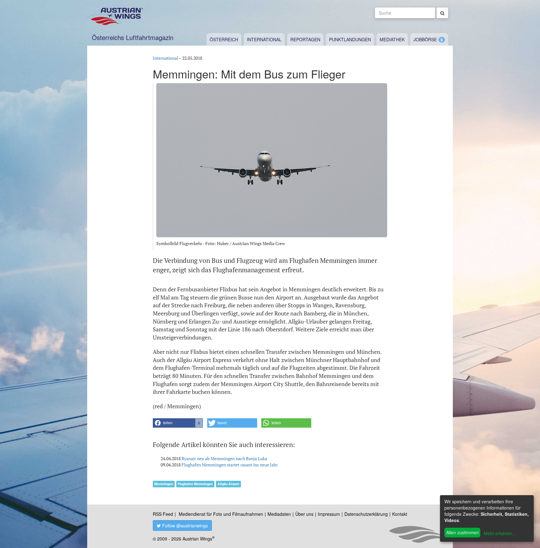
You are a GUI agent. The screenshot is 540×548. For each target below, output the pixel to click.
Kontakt (399, 514)
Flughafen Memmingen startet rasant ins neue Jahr (230, 465)
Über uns (304, 514)
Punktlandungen (350, 39)
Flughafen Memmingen (195, 483)
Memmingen (163, 483)
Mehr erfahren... (500, 533)
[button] (178, 423)
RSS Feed (163, 514)
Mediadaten (279, 514)
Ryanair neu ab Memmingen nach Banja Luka (224, 458)
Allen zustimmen (462, 532)
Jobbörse (425, 39)
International (264, 39)
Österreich (224, 39)
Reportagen (305, 39)
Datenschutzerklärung (366, 514)
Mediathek (392, 39)
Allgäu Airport (228, 483)
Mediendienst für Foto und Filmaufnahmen (221, 514)
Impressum (329, 514)
